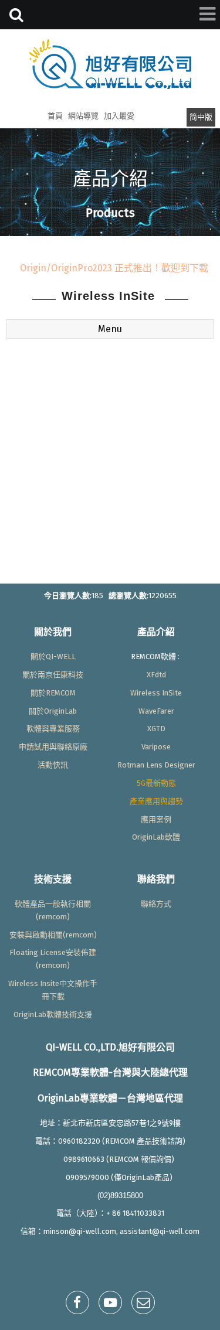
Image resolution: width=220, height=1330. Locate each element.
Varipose (156, 746)
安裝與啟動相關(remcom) (53, 934)
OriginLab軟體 (156, 837)
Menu (110, 329)
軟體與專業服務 (53, 728)
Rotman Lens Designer (156, 765)
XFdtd (156, 674)
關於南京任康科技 (52, 674)
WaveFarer (156, 711)
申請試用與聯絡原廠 (53, 746)
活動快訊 (53, 765)
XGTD (156, 728)
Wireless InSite (156, 692)
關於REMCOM (53, 692)
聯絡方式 (156, 903)
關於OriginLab (53, 711)
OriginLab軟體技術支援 (52, 1014)
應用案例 (156, 819)
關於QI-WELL (53, 656)
